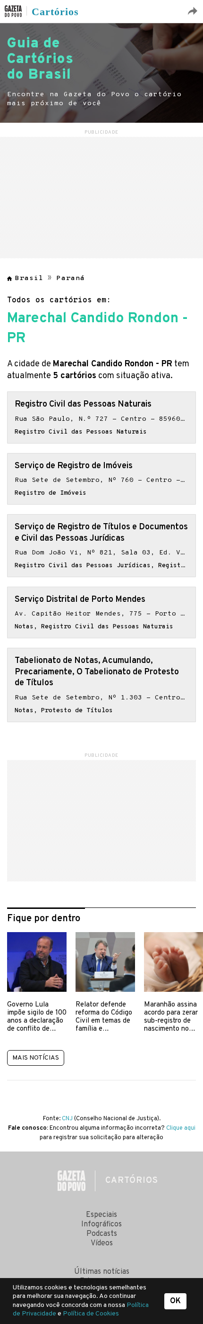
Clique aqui (180, 1128)
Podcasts (101, 1234)
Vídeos (102, 1243)
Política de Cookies (91, 1314)
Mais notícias (35, 1058)
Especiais (101, 1215)
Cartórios (55, 12)
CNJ (67, 1119)
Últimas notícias (101, 1272)
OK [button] (175, 1301)
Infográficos (101, 1224)
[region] (101, 196)
